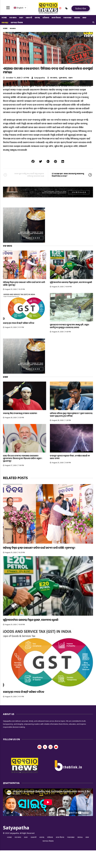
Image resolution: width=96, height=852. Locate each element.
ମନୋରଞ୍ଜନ (67, 17)
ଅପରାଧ (77, 17)
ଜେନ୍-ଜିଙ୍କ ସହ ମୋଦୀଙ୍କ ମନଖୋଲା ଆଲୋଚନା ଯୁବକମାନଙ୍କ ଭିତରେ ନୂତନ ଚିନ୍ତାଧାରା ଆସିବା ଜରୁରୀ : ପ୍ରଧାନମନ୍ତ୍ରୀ (22, 458)
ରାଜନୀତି (29, 17)
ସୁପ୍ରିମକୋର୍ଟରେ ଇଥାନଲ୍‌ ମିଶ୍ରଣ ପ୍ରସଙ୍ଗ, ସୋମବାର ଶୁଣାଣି (71, 282)
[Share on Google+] (48, 161)
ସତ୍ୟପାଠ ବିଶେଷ (17, 22)
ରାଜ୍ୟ (21, 17)
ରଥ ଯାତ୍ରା (5, 22)
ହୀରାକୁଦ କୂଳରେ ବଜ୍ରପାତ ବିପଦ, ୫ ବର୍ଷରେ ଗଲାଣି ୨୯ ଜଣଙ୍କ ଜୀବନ (70, 457)
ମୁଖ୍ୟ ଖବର (63, 77)
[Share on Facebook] (33, 161)
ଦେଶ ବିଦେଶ (56, 17)
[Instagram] (60, 8)
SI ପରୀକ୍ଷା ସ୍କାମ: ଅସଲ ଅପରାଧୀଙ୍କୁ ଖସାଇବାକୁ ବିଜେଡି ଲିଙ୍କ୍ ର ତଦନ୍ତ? (68, 174)
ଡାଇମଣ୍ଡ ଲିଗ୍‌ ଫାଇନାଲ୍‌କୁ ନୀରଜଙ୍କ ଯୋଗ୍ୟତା (20, 413)
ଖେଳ (84, 17)
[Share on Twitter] (40, 161)
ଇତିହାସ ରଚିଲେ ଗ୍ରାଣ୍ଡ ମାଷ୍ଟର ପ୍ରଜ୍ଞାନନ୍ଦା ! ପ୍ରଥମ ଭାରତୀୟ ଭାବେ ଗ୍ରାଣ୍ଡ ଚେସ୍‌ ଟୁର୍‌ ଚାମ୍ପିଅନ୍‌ (71, 414)
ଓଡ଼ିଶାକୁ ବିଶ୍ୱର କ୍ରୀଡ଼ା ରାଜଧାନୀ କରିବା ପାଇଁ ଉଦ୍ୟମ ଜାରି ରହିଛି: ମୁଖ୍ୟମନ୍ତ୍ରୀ (24, 283)
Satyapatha (39, 77)
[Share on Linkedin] (62, 161)
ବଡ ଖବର (12, 17)
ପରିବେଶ (46, 17)
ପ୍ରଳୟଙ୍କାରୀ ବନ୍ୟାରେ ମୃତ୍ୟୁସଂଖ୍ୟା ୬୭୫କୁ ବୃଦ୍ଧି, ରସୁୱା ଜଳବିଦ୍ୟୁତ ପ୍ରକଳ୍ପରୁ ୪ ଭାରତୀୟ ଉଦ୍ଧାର (69, 326)
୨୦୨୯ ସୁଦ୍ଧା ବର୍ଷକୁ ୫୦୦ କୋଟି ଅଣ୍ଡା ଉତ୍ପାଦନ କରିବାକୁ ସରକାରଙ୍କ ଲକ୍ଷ (29, 174)
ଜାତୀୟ (37, 17)
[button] (66, 8)
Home (4, 17)
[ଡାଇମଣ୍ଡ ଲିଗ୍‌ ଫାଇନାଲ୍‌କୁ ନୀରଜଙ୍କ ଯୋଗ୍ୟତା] (24, 396)
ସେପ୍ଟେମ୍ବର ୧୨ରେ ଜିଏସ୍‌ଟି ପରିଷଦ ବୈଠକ (18, 323)
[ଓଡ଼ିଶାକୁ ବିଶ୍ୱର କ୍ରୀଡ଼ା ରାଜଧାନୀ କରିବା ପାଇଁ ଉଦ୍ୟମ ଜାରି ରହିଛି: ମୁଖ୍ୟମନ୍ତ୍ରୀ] (24, 265)
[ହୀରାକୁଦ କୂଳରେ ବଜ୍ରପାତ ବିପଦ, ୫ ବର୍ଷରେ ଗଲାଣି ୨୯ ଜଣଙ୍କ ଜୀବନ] (71, 438)
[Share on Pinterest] (55, 161)
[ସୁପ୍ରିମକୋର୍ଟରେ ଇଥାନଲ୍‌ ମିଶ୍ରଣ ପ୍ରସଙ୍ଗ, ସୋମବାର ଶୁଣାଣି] (71, 265)
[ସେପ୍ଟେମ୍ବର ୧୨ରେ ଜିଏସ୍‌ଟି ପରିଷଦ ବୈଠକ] (24, 306)
